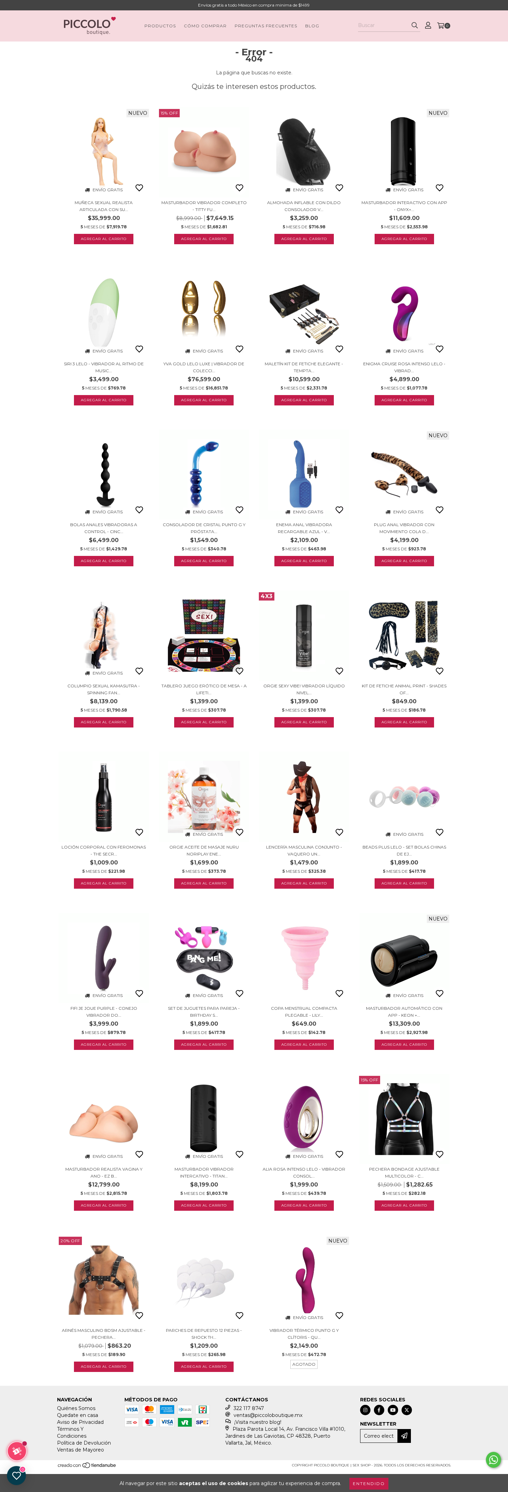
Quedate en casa (77, 1415)
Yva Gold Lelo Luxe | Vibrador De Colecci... (203, 367)
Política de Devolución (84, 1443)
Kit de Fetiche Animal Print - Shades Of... (404, 689)
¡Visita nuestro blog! (257, 1422)
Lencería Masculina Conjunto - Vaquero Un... (304, 850)
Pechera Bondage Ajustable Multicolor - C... (404, 1172)
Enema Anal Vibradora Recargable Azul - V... (304, 528)
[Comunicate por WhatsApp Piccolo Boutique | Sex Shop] (493, 1460)
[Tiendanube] (87, 1467)
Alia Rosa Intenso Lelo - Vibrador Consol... (304, 1172)
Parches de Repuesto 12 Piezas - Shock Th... (204, 1334)
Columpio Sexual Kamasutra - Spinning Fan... (103, 689)
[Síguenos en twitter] (407, 1410)
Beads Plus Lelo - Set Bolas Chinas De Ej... (404, 850)
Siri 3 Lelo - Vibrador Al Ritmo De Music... (104, 367)
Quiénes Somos (76, 1408)
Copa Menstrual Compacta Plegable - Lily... (304, 1012)
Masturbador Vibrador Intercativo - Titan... (204, 1172)
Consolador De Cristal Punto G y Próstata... (204, 528)
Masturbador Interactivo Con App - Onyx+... (404, 206)
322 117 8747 (249, 1408)
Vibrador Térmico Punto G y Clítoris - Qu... (304, 1334)
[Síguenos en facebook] (379, 1410)
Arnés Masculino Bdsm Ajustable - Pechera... (103, 1334)
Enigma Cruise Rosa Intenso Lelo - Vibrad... (404, 367)
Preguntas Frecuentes (266, 25)
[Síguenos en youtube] (393, 1410)
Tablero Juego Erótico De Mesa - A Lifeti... (204, 689)
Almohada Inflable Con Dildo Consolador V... (304, 206)
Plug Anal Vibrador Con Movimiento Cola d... (404, 528)
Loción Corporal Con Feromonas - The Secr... (104, 850)
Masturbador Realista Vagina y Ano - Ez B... (103, 1172)
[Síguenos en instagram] (365, 1410)
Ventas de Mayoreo (80, 1450)
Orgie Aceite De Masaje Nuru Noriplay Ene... (204, 850)
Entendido (369, 1483)
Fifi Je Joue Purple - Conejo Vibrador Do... (103, 1012)
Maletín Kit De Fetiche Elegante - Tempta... (304, 367)
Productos (160, 25)
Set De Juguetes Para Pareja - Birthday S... (204, 1012)
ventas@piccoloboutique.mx (268, 1415)
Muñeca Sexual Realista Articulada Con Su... (104, 206)
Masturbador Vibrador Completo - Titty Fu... (204, 206)
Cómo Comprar (205, 25)
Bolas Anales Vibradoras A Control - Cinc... (103, 528)
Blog (312, 25)
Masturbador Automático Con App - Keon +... (404, 1012)
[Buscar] (414, 25)
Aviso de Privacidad (80, 1422)
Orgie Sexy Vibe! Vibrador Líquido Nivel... (304, 689)
